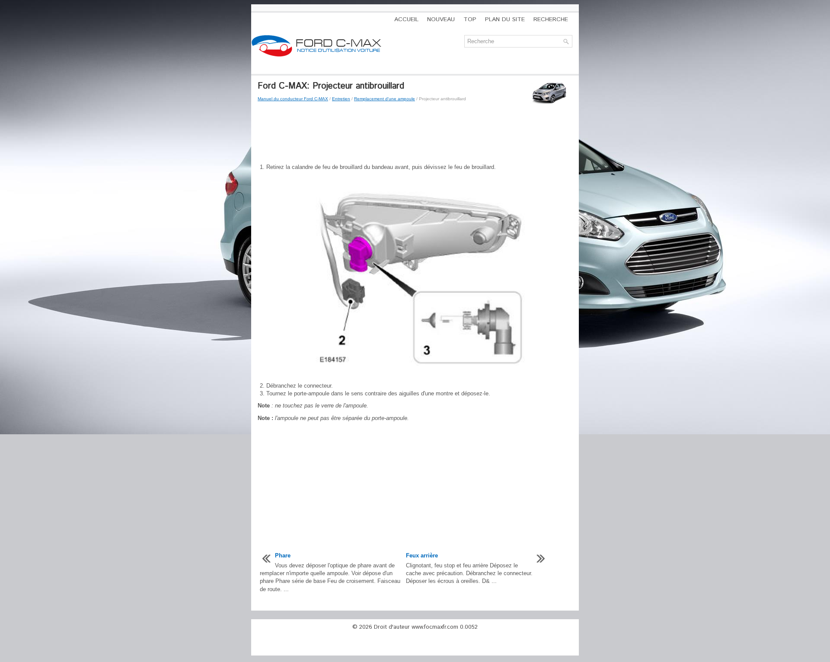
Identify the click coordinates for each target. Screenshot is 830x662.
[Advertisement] (415, 133)
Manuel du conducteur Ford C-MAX (293, 98)
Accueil (406, 19)
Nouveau (441, 19)
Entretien (341, 98)
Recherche (550, 19)
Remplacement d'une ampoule (384, 98)
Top (469, 19)
